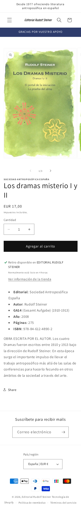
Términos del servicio (63, 502)
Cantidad (10, 220)
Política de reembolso (32, 502)
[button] (9, 20)
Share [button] (12, 390)
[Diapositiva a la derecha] (50, 171)
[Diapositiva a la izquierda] (30, 171)
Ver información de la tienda (29, 279)
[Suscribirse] (63, 432)
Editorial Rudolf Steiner (36, 496)
